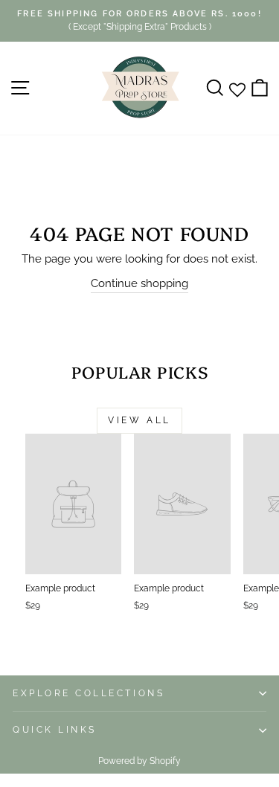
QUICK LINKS (55, 730)
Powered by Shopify (139, 761)
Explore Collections (88, 693)
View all (139, 420)
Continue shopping (139, 283)
